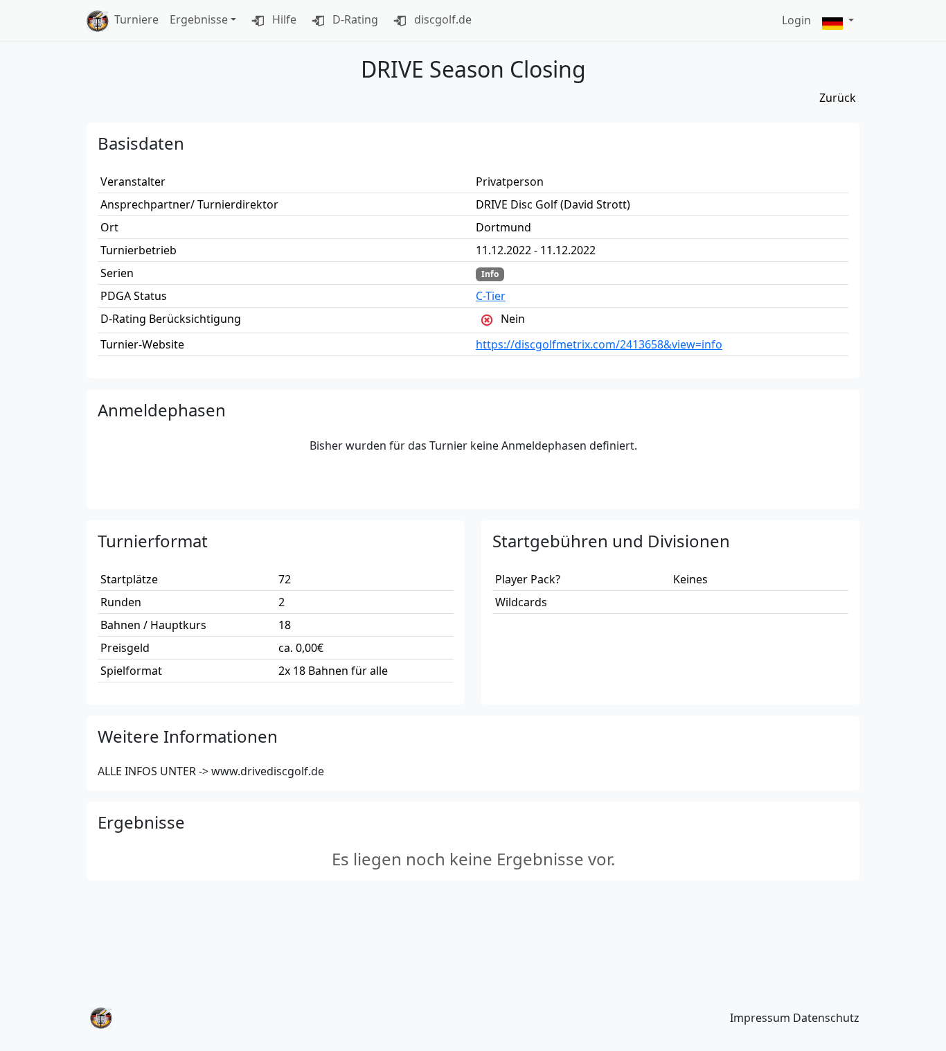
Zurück (837, 97)
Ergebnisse (199, 19)
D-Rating (354, 19)
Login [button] (796, 20)
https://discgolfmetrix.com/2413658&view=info (599, 344)
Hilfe (282, 19)
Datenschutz (826, 1017)
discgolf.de (441, 19)
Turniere (136, 19)
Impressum (760, 1017)
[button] (837, 21)
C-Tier (491, 295)
